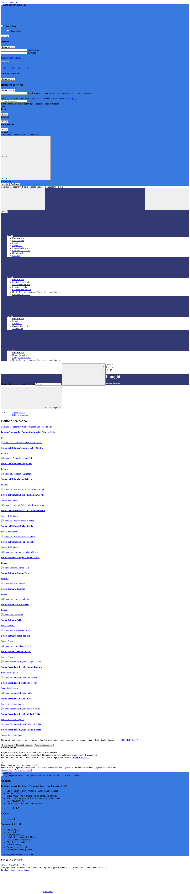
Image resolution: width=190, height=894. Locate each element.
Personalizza (7, 745)
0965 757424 (16, 793)
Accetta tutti (43, 745)
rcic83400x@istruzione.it (35, 796)
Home (108, 365)
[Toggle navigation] (23, 199)
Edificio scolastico (20, 415)
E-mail (30, 93)
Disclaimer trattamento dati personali (17, 870)
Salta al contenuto (9, 2)
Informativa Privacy (15, 834)
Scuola (109, 367)
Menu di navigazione (52, 408)
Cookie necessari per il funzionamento (18, 765)
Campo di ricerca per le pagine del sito (18, 384)
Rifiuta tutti (23, 745)
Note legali (11, 832)
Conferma (15, 184)
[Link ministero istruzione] (13, 5)
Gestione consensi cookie (18, 847)
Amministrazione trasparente (19, 849)
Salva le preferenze (22, 770)
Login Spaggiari (72, 98)
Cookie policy (13, 829)
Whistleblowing (14, 844)
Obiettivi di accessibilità (17, 842)
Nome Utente (33, 50)
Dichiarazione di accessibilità (19, 839)
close (4, 212)
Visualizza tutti (18, 412)
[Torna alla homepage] (95, 187)
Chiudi (4, 114)
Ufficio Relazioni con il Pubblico (21, 837)
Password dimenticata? (11, 58)
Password (31, 53)
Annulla (5, 184)
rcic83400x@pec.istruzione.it (36, 798)
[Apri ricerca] (167, 199)
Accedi (5, 36)
